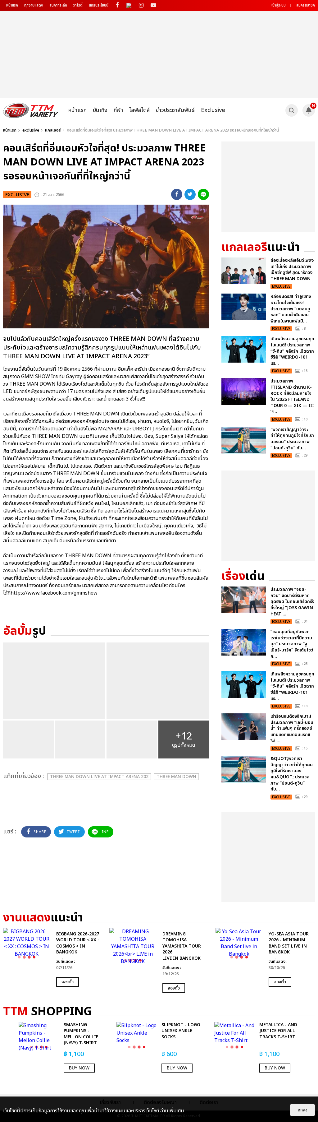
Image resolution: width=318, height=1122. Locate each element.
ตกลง (302, 1110)
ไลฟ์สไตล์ (139, 110)
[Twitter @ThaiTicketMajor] (129, 5)
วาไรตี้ (78, 5)
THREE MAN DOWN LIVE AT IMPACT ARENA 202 (99, 776)
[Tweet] (190, 194)
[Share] (176, 194)
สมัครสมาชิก (305, 5)
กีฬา (118, 110)
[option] (53, 957)
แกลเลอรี (53, 130)
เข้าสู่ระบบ (278, 5)
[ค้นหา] (291, 110)
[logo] (31, 110)
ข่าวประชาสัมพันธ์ (175, 110)
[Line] (203, 194)
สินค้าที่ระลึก (58, 5)
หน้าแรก (12, 5)
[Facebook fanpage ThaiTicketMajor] (116, 5)
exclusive (30, 130)
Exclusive (213, 110)
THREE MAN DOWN (176, 776)
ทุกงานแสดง (33, 5)
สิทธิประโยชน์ (98, 5)
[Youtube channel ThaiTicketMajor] (153, 5)
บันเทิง (100, 110)
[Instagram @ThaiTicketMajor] (141, 5)
